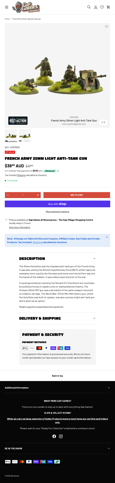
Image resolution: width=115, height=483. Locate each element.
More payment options (57, 211)
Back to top (57, 376)
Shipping (21, 175)
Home (7, 19)
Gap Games (15, 476)
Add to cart (76, 195)
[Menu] (6, 7)
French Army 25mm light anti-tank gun (26, 19)
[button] (108, 7)
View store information (19, 227)
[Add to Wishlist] (106, 26)
